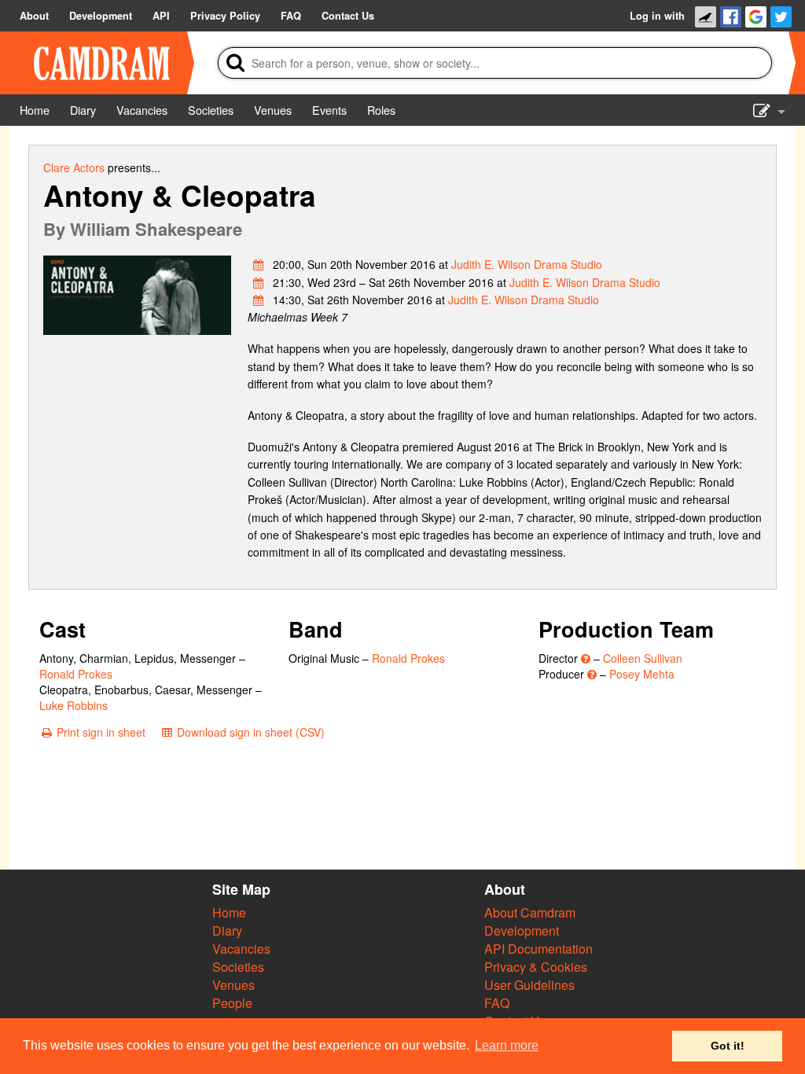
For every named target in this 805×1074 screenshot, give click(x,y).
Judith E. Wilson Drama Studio (526, 264)
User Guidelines (529, 985)
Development (521, 930)
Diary (227, 930)
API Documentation (538, 949)
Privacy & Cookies (535, 967)
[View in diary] (259, 264)
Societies (238, 967)
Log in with (657, 16)
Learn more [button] (507, 1045)
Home (229, 912)
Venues (233, 985)
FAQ (496, 1003)
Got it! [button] (727, 1045)
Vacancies (241, 949)
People (232, 1003)
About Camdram (529, 912)
